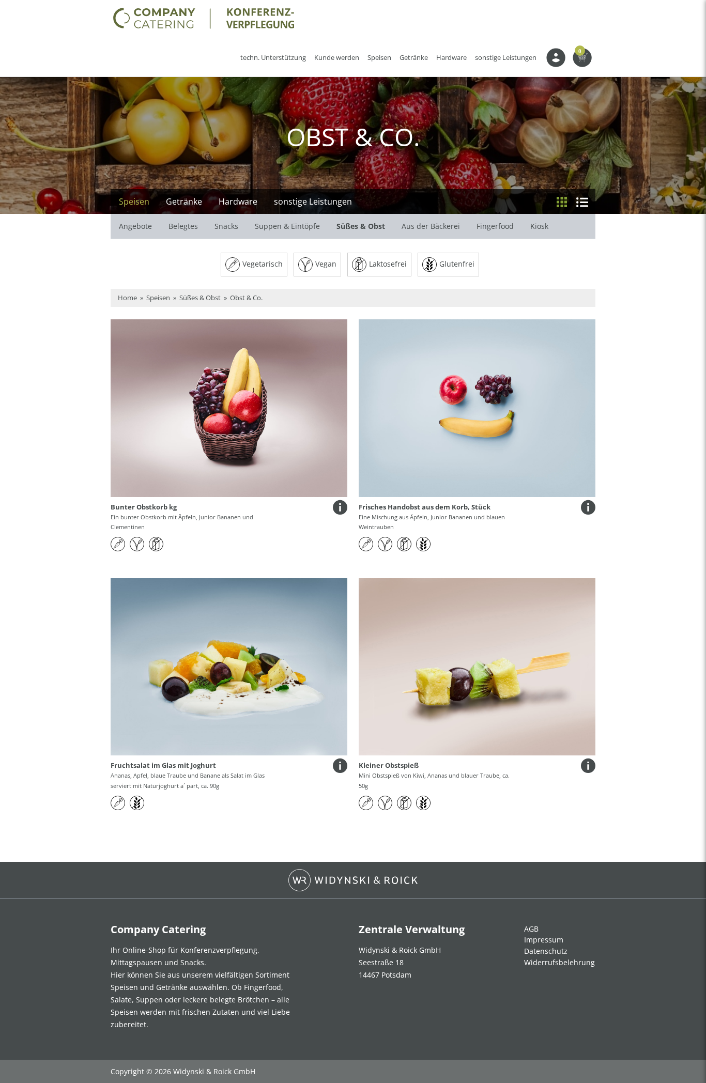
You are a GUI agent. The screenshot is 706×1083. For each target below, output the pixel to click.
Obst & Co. (246, 297)
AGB (531, 929)
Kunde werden (338, 57)
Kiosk (539, 226)
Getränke (414, 57)
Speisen (379, 57)
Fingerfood (495, 226)
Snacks (226, 226)
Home (127, 297)
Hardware (451, 57)
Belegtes (183, 226)
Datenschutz (545, 951)
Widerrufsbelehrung (559, 962)
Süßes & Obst (360, 226)
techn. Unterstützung (273, 57)
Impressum (543, 940)
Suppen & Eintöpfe (287, 226)
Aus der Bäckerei (431, 226)
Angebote (135, 226)
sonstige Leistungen (505, 57)
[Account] (556, 60)
